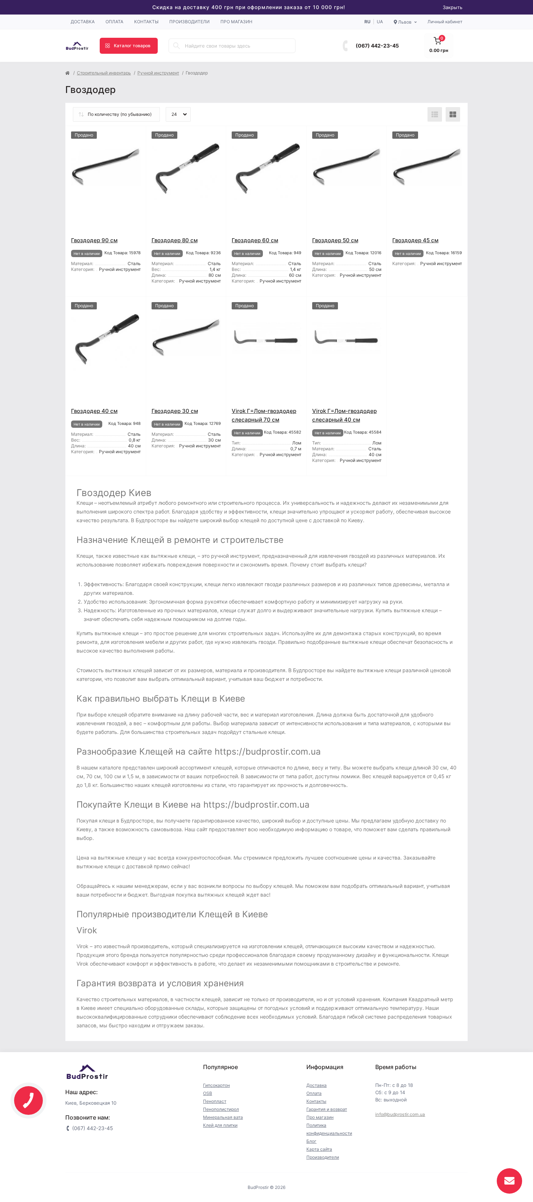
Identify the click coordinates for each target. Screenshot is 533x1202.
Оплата (114, 21)
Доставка (83, 21)
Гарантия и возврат (326, 1109)
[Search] (177, 45)
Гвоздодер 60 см (255, 240)
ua (380, 21)
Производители (189, 21)
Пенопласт (214, 1101)
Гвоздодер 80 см (175, 240)
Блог (311, 1141)
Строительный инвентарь (104, 73)
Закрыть (452, 7)
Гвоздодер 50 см (335, 240)
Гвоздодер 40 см (94, 410)
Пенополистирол (221, 1109)
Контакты (146, 21)
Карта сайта (319, 1149)
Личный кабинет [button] (444, 21)
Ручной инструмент (158, 73)
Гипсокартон (216, 1085)
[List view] (434, 114)
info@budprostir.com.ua (400, 1114)
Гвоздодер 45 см (415, 240)
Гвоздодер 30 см (175, 410)
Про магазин (236, 21)
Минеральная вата (223, 1117)
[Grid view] (453, 114)
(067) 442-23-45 (377, 45)
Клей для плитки (220, 1125)
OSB (207, 1093)
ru (367, 21)
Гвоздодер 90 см (94, 240)
